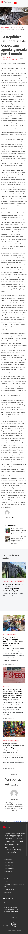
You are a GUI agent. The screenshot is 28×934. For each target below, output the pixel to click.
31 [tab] (21, 812)
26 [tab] (9, 812)
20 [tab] (21, 810)
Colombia (21, 581)
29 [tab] (16, 812)
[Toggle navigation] (25, 3)
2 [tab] (7, 606)
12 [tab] (3, 810)
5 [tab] (14, 606)
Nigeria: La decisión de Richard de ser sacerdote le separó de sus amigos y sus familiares (18, 531)
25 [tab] (7, 812)
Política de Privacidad (9, 889)
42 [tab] (21, 814)
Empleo (6, 881)
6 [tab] (16, 606)
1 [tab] (5, 606)
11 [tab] (25, 808)
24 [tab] (5, 812)
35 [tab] (5, 814)
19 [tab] (18, 810)
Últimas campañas (9, 868)
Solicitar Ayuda (8, 871)
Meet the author (10, 518)
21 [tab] (23, 810)
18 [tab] (16, 810)
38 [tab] (12, 814)
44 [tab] (25, 814)
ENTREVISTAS (17, 821)
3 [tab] (9, 606)
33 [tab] (25, 812)
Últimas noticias (8, 865)
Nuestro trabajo (8, 862)
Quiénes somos (8, 859)
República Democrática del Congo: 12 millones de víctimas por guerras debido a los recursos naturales (18, 540)
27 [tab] (12, 812)
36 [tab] (7, 814)
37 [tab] (9, 814)
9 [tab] (23, 606)
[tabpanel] (14, 581)
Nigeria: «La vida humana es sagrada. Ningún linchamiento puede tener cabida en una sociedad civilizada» (13, 642)
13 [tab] (5, 810)
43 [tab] (23, 814)
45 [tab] (13, 816)
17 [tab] (14, 810)
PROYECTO (8, 27)
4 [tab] (12, 606)
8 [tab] (21, 606)
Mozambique (14, 740)
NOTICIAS (6, 581)
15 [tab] (9, 810)
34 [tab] (3, 814)
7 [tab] (18, 606)
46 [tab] (15, 816)
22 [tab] (25, 810)
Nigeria (12, 634)
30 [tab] (18, 812)
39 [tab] (14, 814)
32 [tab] (23, 812)
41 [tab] (18, 814)
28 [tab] (14, 812)
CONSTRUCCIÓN (16, 27)
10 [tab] (23, 808)
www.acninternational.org (14, 918)
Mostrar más (14, 774)
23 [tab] (3, 812)
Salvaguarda (7, 892)
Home (2, 27)
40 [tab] (16, 814)
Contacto (6, 878)
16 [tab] (12, 810)
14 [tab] (7, 810)
